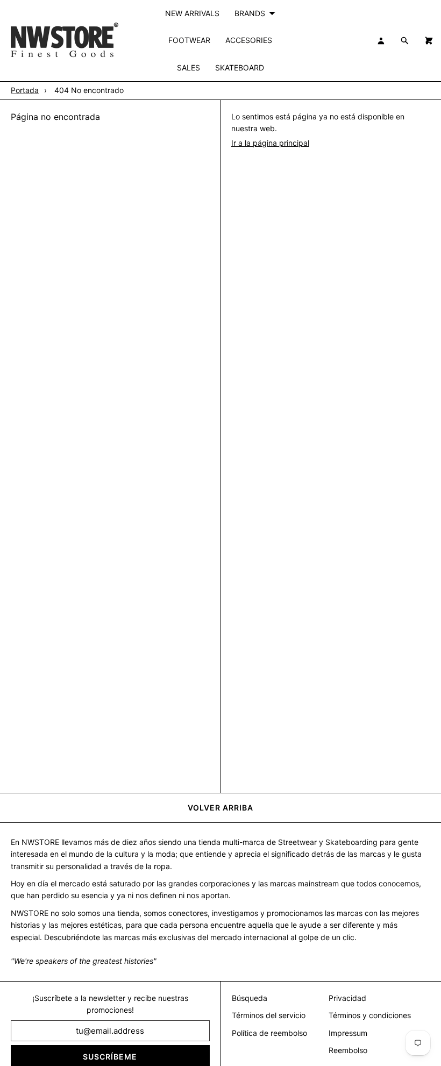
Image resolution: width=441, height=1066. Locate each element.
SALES (188, 67)
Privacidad (347, 998)
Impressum (348, 1032)
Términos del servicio (268, 1015)
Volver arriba (220, 807)
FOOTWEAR (189, 40)
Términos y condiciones (370, 1015)
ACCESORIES (248, 40)
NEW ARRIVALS (192, 13)
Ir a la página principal (270, 142)
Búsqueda (249, 998)
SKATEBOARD (239, 67)
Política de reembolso (269, 1032)
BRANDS (249, 13)
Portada (25, 90)
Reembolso (348, 1050)
